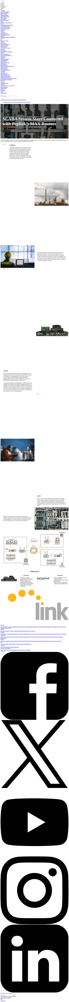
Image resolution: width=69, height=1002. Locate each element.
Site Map (9, 997)
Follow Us (3, 651)
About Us (3, 89)
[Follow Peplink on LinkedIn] (34, 992)
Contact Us (3, 84)
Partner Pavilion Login (5, 76)
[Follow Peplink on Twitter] (34, 787)
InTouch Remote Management (7, 66)
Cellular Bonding (4, 60)
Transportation (4, 46)
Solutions (3, 632)
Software (2, 36)
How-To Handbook (5, 54)
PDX (8, 16)
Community (3, 71)
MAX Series (26, 575)
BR (1, 19)
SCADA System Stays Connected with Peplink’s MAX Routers (16, 102)
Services (2, 629)
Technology (3, 635)
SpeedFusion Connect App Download (9, 78)
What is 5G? (3, 56)
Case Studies (3, 50)
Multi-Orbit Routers (5, 20)
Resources (3, 49)
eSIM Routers (3, 63)
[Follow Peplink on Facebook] (34, 719)
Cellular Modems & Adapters (7, 25)
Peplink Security (4, 65)
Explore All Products (5, 11)
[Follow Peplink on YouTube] (34, 855)
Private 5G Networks (5, 62)
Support (2, 639)
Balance (2, 14)
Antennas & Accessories (6, 27)
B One (2, 23)
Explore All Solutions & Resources (8, 37)
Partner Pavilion (58, 641)
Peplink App (47, 641)
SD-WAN (3, 57)
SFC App (52, 641)
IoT (1, 39)
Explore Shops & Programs (6, 79)
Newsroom (3, 90)
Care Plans (3, 32)
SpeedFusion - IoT (28, 634)
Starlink (2, 42)
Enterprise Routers (4, 13)
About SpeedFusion (5, 59)
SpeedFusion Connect (5, 34)
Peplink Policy (16, 647)
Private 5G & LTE (4, 40)
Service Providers (4, 45)
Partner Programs (4, 87)
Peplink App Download (6, 77)
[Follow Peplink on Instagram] (34, 924)
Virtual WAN (3, 61)
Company (3, 645)
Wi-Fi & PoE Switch (5, 26)
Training (2, 53)
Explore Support (4, 67)
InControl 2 (3, 30)
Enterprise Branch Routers (6, 22)
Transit (4, 19)
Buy (1, 642)
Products (2, 625)
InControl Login (4, 73)
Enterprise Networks (5, 44)
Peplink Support (4, 68)
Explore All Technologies (6, 55)
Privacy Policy (4, 93)
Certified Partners (4, 83)
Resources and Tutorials (6, 648)
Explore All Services (5, 28)
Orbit (2, 21)
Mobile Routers (4, 17)
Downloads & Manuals (5, 70)
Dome (2, 16)
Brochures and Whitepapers (6, 51)
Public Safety (3, 43)
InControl (59, 575)
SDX (6, 14)
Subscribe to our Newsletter (6, 993)
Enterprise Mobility (5, 15)
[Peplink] (2, 2)
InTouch (2, 31)
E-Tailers (2, 82)
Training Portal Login (5, 74)
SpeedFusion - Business (18, 634)
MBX (5, 16)
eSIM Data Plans (4, 33)
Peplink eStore (4, 88)
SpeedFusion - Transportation (7, 634)
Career (2, 91)
